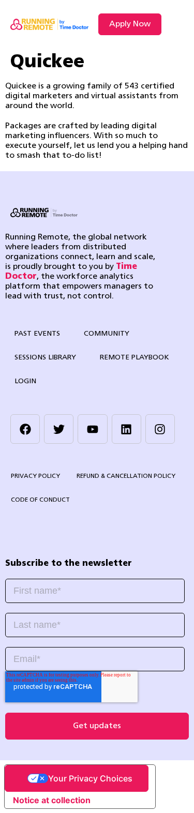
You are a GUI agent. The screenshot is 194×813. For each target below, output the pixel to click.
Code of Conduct (40, 500)
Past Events (37, 334)
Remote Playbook (134, 358)
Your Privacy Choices (90, 778)
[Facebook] (25, 429)
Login (25, 381)
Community (106, 334)
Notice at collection (52, 800)
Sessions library (45, 358)
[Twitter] (58, 429)
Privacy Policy (35, 476)
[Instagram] (160, 429)
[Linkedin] (126, 429)
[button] (175, 24)
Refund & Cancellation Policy (126, 476)
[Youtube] (92, 429)
